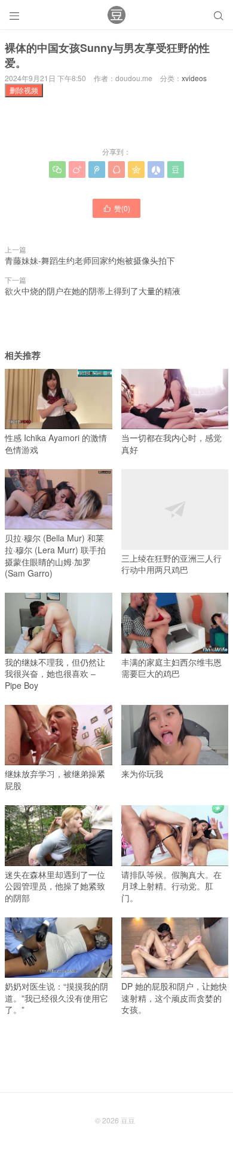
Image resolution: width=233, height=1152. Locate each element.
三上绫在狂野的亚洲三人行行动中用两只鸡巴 (171, 563)
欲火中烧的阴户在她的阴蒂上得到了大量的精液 (92, 291)
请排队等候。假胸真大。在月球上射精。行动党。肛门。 (171, 886)
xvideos (194, 78)
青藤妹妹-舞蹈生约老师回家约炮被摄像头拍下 (90, 260)
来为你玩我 (142, 774)
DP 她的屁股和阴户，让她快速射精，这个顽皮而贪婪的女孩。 (174, 997)
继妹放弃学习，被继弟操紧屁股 (55, 779)
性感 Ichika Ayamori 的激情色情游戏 (56, 443)
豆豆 (128, 1120)
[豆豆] (116, 15)
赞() (116, 208)
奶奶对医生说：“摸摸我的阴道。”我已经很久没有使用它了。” (56, 997)
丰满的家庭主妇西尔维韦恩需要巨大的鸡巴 (171, 667)
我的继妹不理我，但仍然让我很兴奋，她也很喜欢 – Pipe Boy (55, 673)
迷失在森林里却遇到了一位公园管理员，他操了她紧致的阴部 (55, 886)
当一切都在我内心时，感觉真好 (171, 443)
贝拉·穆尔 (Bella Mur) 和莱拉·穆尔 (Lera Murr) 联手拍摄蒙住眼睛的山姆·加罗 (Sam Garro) (55, 555)
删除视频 (24, 90)
